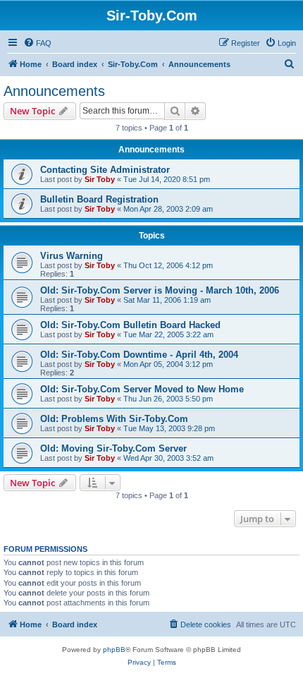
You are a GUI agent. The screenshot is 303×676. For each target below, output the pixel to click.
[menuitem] (37, 43)
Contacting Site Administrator (105, 169)
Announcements (54, 91)
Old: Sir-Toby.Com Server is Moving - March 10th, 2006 (159, 290)
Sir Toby (100, 179)
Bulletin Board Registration (99, 199)
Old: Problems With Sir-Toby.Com (114, 419)
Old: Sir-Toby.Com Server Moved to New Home (142, 389)
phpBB (114, 649)
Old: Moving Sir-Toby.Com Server (113, 448)
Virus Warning (71, 256)
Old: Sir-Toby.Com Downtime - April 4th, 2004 (139, 354)
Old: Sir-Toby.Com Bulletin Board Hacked (130, 325)
